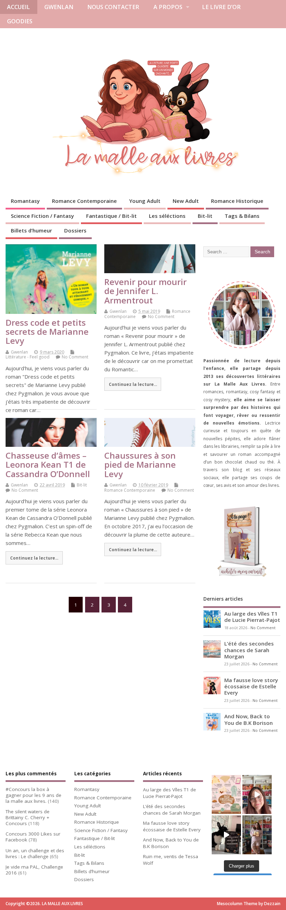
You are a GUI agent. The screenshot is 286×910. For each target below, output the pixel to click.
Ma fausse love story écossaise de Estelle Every (251, 686)
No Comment (75, 357)
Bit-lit (205, 215)
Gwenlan (19, 352)
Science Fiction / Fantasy (42, 215)
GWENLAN (58, 7)
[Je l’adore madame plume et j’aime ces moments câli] (226, 834)
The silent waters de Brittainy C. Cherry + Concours (28, 817)
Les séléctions (167, 215)
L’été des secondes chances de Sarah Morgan (249, 649)
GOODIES (19, 21)
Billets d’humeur (31, 230)
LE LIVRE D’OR (221, 7)
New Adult (186, 200)
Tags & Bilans (242, 215)
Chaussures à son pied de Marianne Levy (140, 465)
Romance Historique (237, 200)
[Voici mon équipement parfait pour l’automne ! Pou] (226, 794)
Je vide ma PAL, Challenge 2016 (34, 870)
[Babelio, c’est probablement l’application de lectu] (257, 794)
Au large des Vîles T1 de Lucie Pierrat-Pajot (252, 616)
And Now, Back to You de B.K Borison (248, 719)
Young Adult (144, 200)
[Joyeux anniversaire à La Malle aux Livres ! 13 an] (257, 834)
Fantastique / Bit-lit (111, 215)
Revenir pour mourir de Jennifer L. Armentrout (145, 291)
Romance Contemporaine (84, 200)
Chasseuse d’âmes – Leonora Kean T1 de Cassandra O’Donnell (48, 465)
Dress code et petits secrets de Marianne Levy (47, 332)
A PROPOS (167, 7)
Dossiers (75, 230)
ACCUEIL (18, 7)
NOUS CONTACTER (113, 7)
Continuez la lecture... (133, 384)
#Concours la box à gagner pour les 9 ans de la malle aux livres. (33, 795)
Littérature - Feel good (28, 357)
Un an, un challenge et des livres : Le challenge (35, 853)
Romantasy (25, 200)
